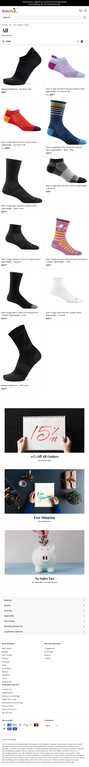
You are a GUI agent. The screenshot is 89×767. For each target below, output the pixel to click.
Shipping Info (7, 693)
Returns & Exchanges (11, 696)
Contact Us (7, 689)
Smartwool (6, 668)
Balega (5, 652)
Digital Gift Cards (9, 699)
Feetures (5, 662)
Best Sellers (7, 648)
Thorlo (4, 678)
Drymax (5, 658)
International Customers (12, 703)
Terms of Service (9, 709)
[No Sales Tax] (44, 552)
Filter (8, 41)
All (10, 25)
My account (7, 713)
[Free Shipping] (44, 491)
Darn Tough (7, 655)
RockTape (48, 652)
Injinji (4, 665)
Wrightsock (6, 682)
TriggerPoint (49, 648)
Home (4, 25)
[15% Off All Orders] (44, 430)
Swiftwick (6, 675)
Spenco (47, 655)
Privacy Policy (7, 706)
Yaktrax (47, 658)
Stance (5, 672)
